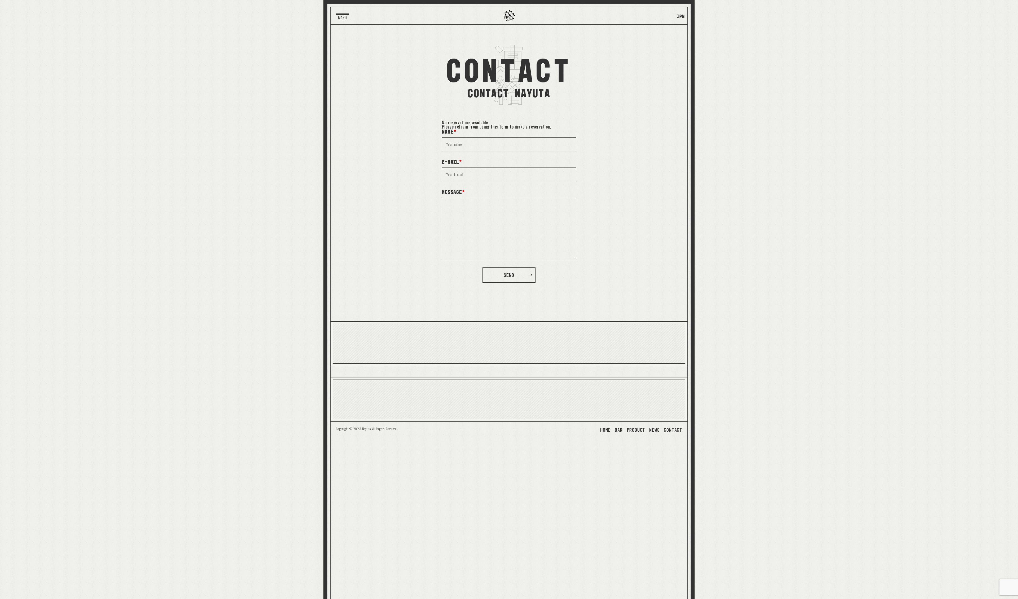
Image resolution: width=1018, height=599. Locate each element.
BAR (618, 430)
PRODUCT (636, 430)
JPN (681, 16)
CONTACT (673, 430)
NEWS (654, 430)
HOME (605, 430)
